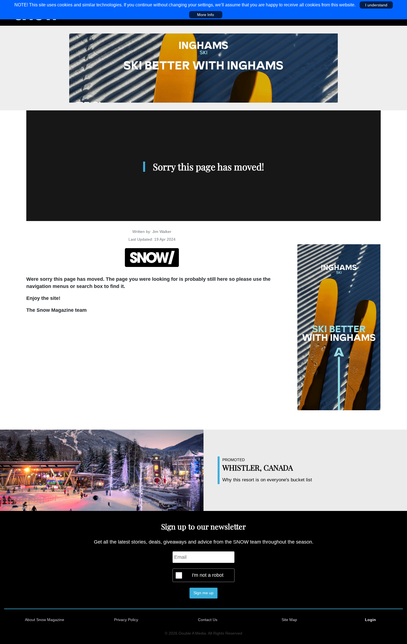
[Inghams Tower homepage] (338, 327)
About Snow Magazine (44, 619)
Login (370, 619)
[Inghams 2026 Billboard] (203, 68)
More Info (205, 14)
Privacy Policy (126, 619)
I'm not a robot (207, 575)
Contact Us (207, 619)
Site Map (289, 619)
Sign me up (203, 593)
